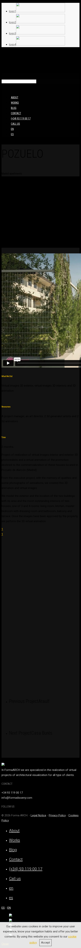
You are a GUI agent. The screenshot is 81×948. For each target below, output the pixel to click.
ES (3, 907)
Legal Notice (38, 815)
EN (9, 907)
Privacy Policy (57, 815)
